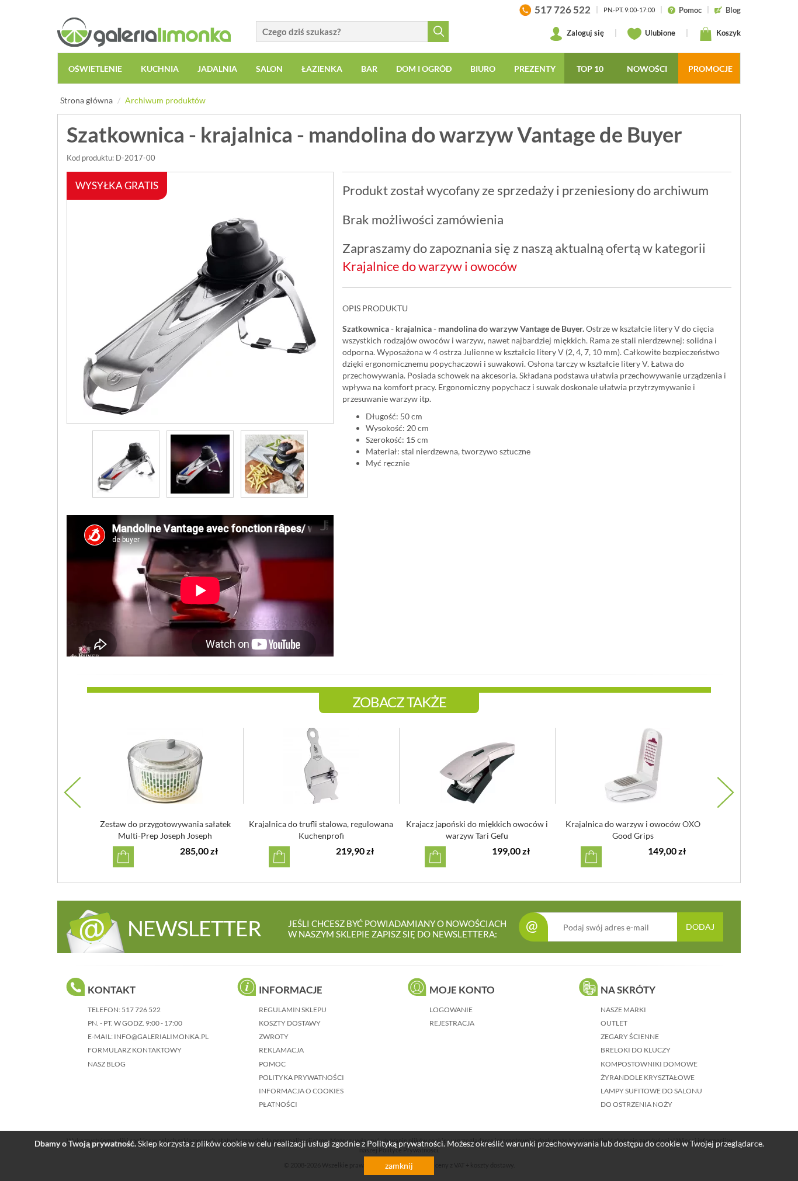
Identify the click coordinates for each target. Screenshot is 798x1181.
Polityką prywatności (405, 1143)
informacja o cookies (301, 1090)
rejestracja (451, 1023)
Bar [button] (369, 69)
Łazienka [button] (321, 69)
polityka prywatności (301, 1077)
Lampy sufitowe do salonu (651, 1090)
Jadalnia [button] (217, 69)
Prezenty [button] (535, 69)
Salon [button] (269, 69)
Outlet (614, 1023)
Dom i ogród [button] (424, 69)
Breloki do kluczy (636, 1049)
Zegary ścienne (630, 1036)
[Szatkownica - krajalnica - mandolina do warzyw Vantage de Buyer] (126, 464)
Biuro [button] (482, 69)
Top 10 (590, 69)
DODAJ (700, 927)
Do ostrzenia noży (636, 1104)
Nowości (647, 69)
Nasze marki (623, 1009)
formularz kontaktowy (135, 1049)
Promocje (710, 69)
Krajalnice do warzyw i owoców (429, 266)
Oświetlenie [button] (95, 69)
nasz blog (107, 1064)
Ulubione (659, 32)
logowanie (451, 1009)
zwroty (274, 1036)
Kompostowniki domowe (649, 1064)
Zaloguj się (584, 32)
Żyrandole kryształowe (648, 1077)
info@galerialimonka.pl (161, 1036)
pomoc (272, 1064)
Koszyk (727, 32)
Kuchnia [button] (160, 69)
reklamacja (281, 1049)
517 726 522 (141, 1009)
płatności (278, 1104)
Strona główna (86, 100)
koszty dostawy (290, 1023)
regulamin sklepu (293, 1009)
